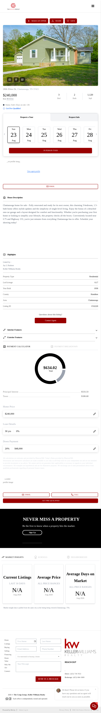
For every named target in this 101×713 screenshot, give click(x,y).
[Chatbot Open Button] (94, 706)
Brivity (13, 710)
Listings (7, 644)
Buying (6, 647)
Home (6, 640)
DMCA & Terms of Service (81, 710)
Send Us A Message (48, 679)
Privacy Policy (64, 710)
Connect (7, 671)
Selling (6, 651)
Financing (7, 654)
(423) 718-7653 (75, 674)
